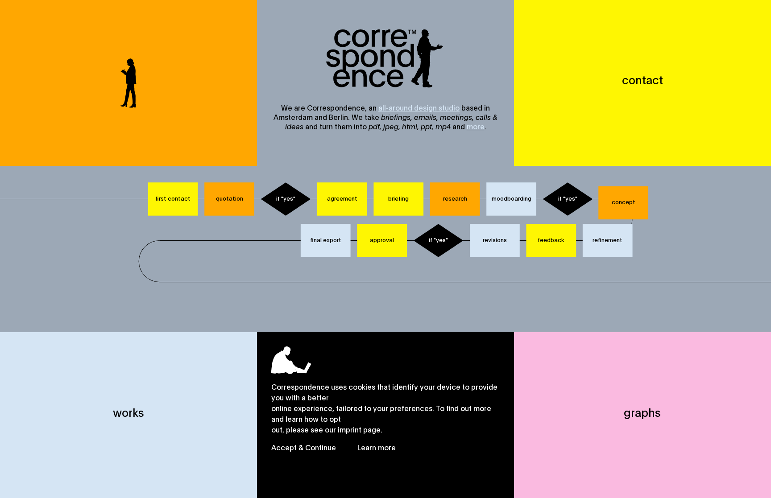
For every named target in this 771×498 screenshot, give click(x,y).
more (476, 126)
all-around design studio (419, 107)
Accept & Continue (303, 447)
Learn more (376, 447)
